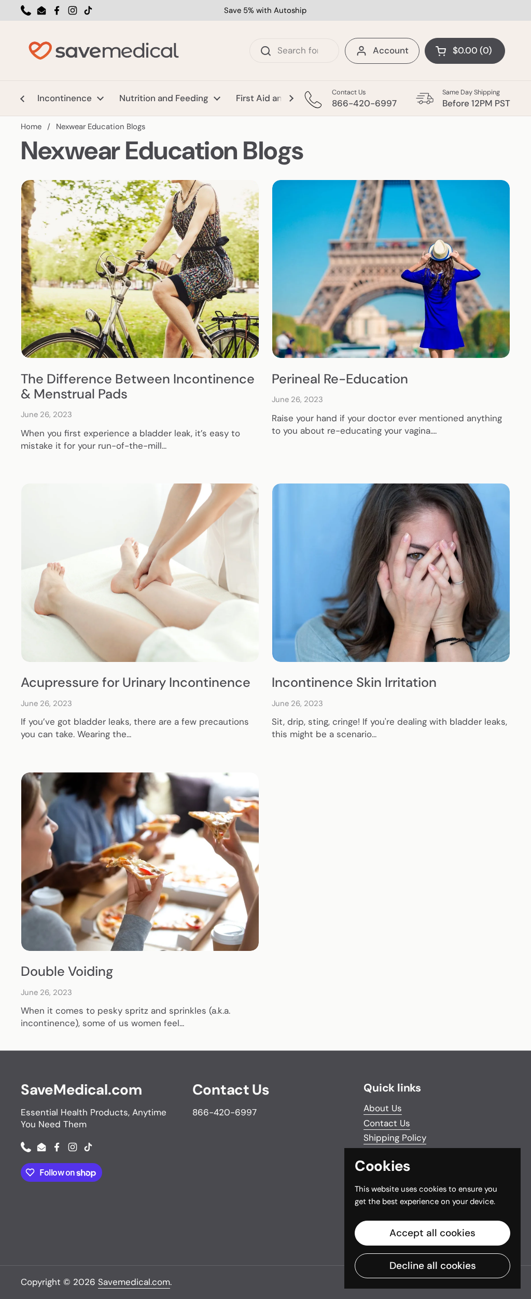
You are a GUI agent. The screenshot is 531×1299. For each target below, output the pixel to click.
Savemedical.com (134, 1282)
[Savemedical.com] (104, 50)
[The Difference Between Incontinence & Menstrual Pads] (140, 269)
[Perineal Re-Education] (391, 269)
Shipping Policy (395, 1137)
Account (391, 50)
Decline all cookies (432, 1265)
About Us (383, 1108)
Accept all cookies (432, 1232)
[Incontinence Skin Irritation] (391, 572)
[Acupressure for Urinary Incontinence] (140, 572)
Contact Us (387, 1123)
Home (31, 126)
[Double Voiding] (140, 861)
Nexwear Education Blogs (100, 126)
